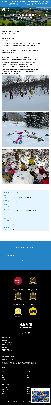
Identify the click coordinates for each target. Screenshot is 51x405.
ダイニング (4, 375)
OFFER (28, 371)
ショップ (28, 377)
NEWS (3, 379)
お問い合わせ (4, 391)
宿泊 (3, 373)
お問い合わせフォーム (9, 359)
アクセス (28, 373)
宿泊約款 (28, 393)
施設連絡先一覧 (29, 362)
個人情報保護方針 (30, 391)
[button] (39, 401)
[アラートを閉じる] (48, 2)
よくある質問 (4, 387)
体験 (3, 377)
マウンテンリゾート (6, 371)
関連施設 (28, 387)
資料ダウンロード (30, 389)
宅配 (28, 375)
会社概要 (3, 393)
